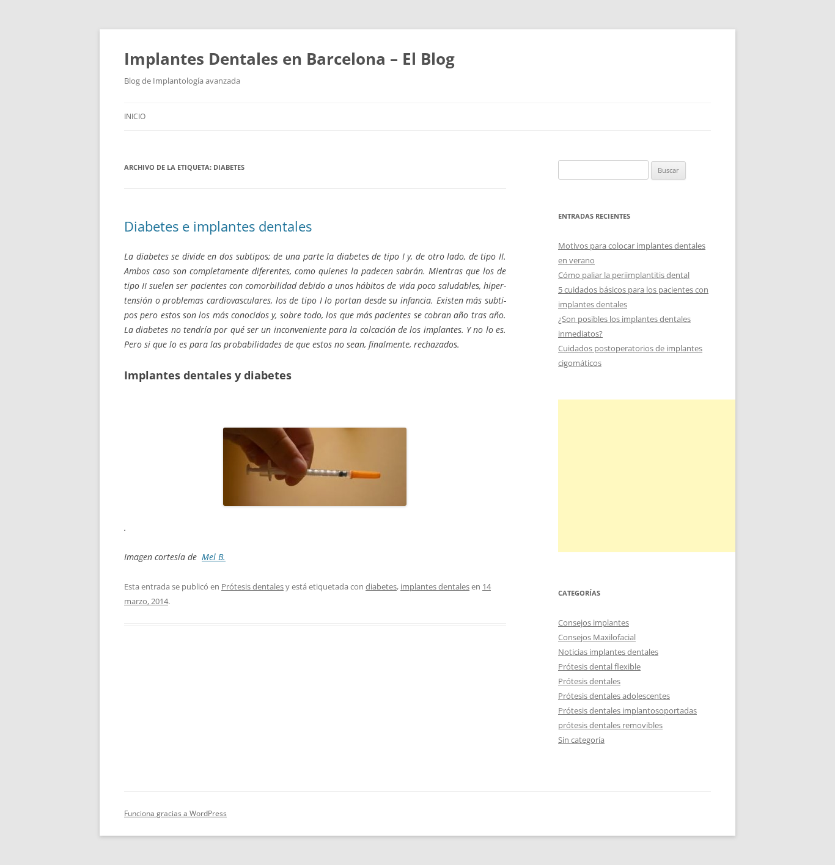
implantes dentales (434, 586)
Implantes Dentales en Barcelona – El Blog (289, 59)
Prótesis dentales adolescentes (614, 695)
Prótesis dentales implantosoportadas (627, 710)
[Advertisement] (649, 476)
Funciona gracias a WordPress (175, 813)
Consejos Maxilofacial (597, 637)
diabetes (381, 586)
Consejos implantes (593, 622)
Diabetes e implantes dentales (218, 226)
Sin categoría (581, 739)
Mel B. (214, 557)
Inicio (134, 116)
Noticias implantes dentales (608, 651)
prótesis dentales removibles (610, 725)
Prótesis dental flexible (599, 666)
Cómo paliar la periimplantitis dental (624, 274)
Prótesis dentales (252, 586)
